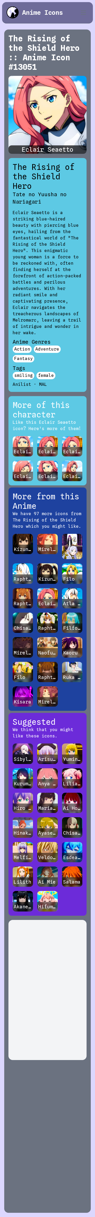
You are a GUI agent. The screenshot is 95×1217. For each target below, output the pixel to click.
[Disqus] (47, 990)
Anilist (22, 384)
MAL (43, 384)
